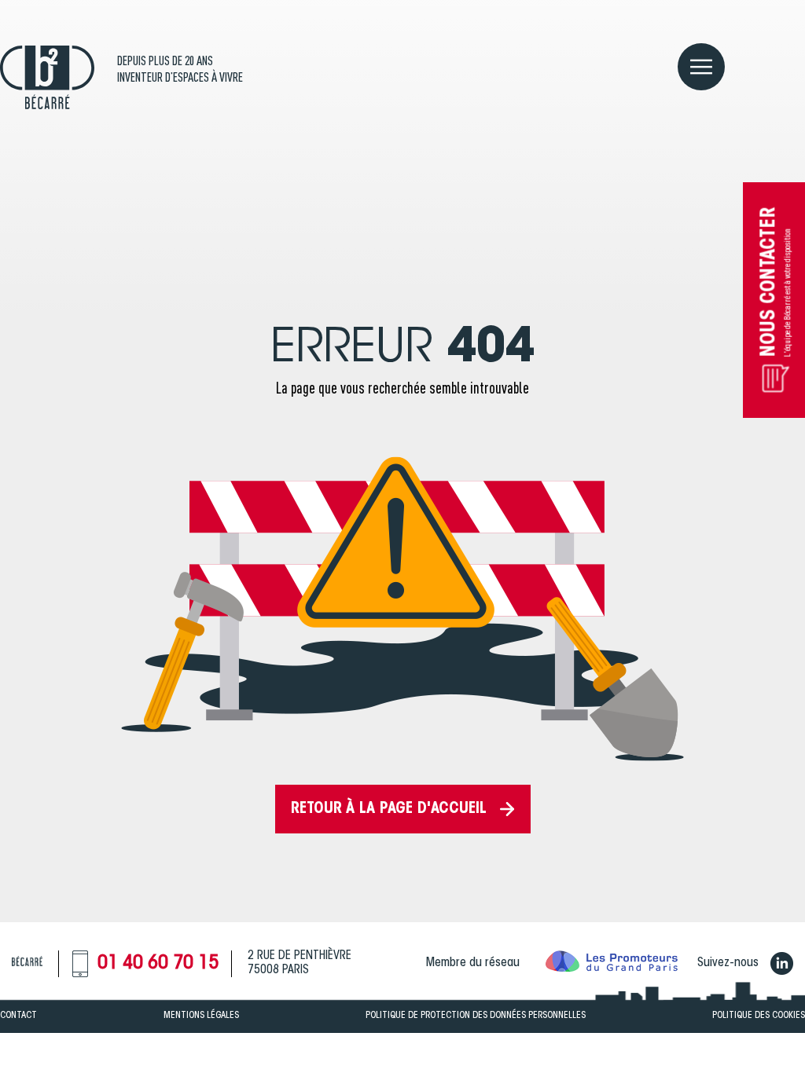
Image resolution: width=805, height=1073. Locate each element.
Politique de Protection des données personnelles (476, 1015)
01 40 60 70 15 (158, 964)
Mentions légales (201, 1015)
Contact (18, 1015)
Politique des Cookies (758, 1015)
